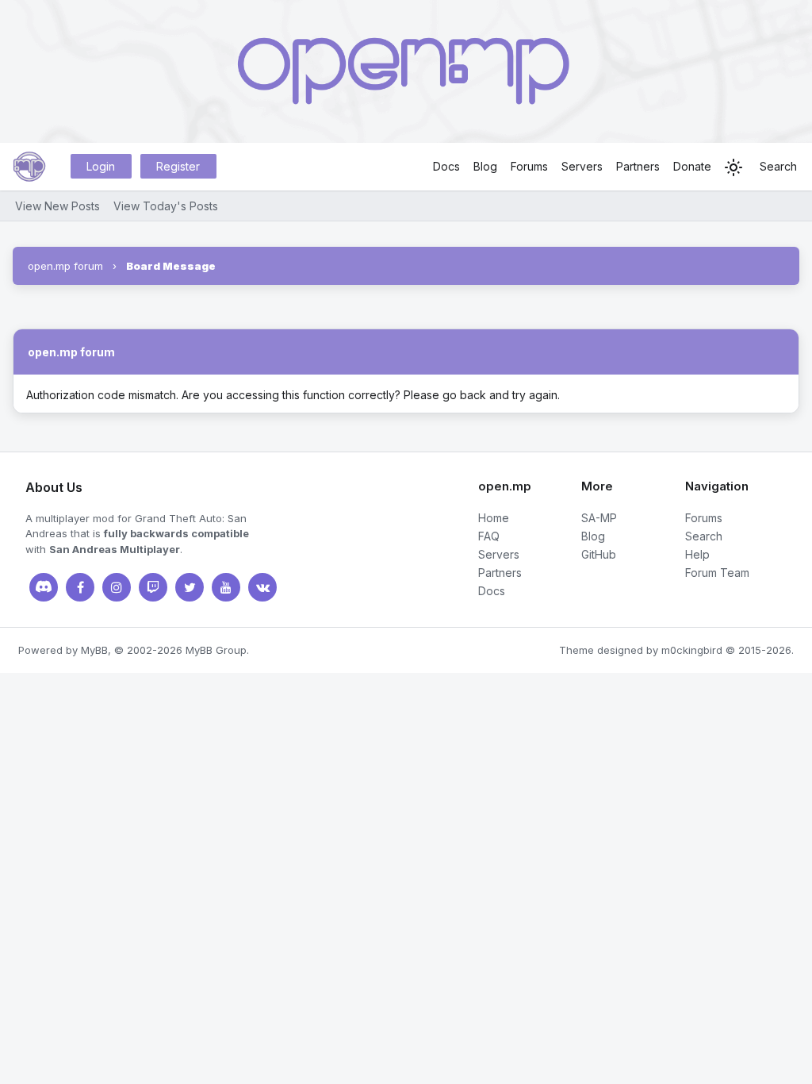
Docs (446, 166)
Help (697, 554)
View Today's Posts (165, 206)
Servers (582, 166)
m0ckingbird (691, 650)
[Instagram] (116, 587)
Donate (692, 166)
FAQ (489, 536)
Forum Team (717, 572)
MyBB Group (216, 650)
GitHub (598, 554)
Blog (485, 166)
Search (778, 166)
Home (493, 518)
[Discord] (43, 587)
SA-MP (599, 518)
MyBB (94, 650)
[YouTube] (226, 587)
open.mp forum (65, 265)
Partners (638, 166)
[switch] (733, 167)
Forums (529, 166)
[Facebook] (80, 587)
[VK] (262, 587)
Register (178, 166)
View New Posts (57, 206)
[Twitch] (153, 587)
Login (100, 166)
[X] (189, 587)
